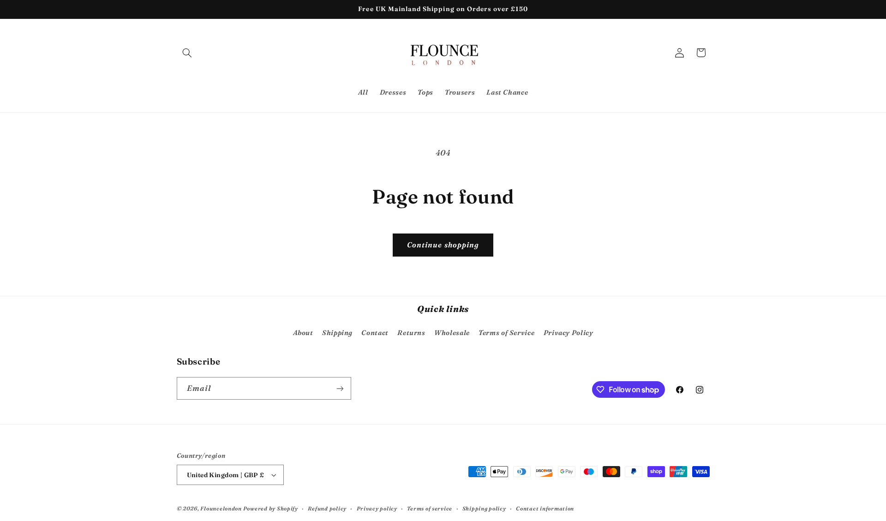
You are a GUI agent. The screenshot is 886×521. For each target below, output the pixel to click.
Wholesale (452, 333)
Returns (411, 333)
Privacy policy (377, 508)
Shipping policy (484, 508)
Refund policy (327, 508)
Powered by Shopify (270, 508)
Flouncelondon (221, 508)
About (303, 333)
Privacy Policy (568, 333)
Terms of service (429, 508)
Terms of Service (506, 333)
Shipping (337, 333)
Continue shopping (443, 244)
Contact (374, 333)
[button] (187, 52)
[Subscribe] (339, 388)
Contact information (545, 508)
